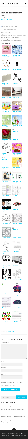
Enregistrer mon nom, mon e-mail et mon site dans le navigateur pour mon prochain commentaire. (13, 383)
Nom (3, 361)
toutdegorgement (7, 19)
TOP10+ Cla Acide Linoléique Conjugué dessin (12, 409)
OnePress (23, 433)
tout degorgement (11, 3)
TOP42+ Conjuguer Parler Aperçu (9, 413)
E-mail (3, 367)
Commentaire (5, 342)
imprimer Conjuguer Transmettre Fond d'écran (13, 416)
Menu (25, 3)
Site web (3, 374)
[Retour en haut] (14, 430)
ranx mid (11, 331)
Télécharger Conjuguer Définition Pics (10, 406)
